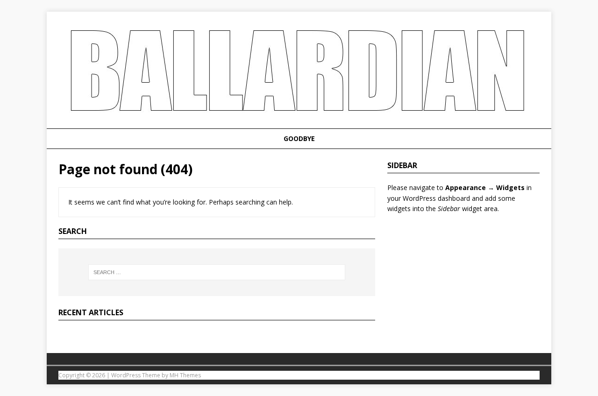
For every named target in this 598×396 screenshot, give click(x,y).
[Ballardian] (299, 123)
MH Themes (185, 375)
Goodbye (299, 138)
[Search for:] (216, 272)
